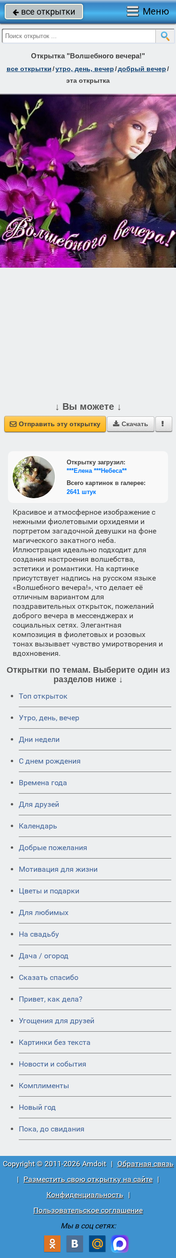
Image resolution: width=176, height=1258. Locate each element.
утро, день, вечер (84, 68)
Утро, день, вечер (49, 717)
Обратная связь (145, 1163)
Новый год (37, 1107)
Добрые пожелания (53, 847)
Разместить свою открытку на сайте (88, 1179)
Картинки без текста (55, 1042)
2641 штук (81, 491)
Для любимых (44, 912)
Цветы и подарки (49, 890)
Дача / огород (44, 955)
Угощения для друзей (56, 1020)
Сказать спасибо (48, 977)
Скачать (130, 424)
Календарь (38, 825)
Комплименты (44, 1085)
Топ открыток (43, 696)
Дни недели (39, 739)
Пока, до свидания (51, 1128)
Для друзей (39, 804)
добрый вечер (142, 68)
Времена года (43, 782)
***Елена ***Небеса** (97, 470)
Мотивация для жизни (58, 869)
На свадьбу (39, 934)
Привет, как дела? (51, 999)
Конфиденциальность (84, 1194)
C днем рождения (50, 760)
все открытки (44, 11)
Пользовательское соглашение (88, 1210)
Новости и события (52, 1063)
